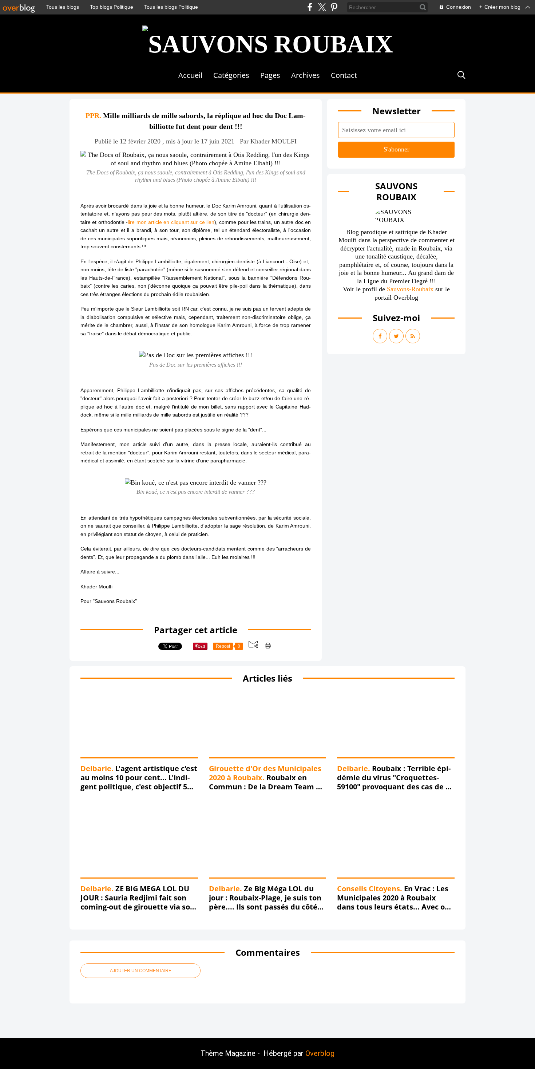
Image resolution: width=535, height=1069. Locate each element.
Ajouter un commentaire (140, 970)
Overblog (319, 1053)
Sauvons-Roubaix (410, 289)
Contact (344, 75)
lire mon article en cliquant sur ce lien (171, 222)
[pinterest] (333, 7)
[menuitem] (190, 75)
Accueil (190, 75)
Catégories (231, 75)
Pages (270, 75)
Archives (305, 75)
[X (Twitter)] (321, 7)
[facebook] (309, 7)
